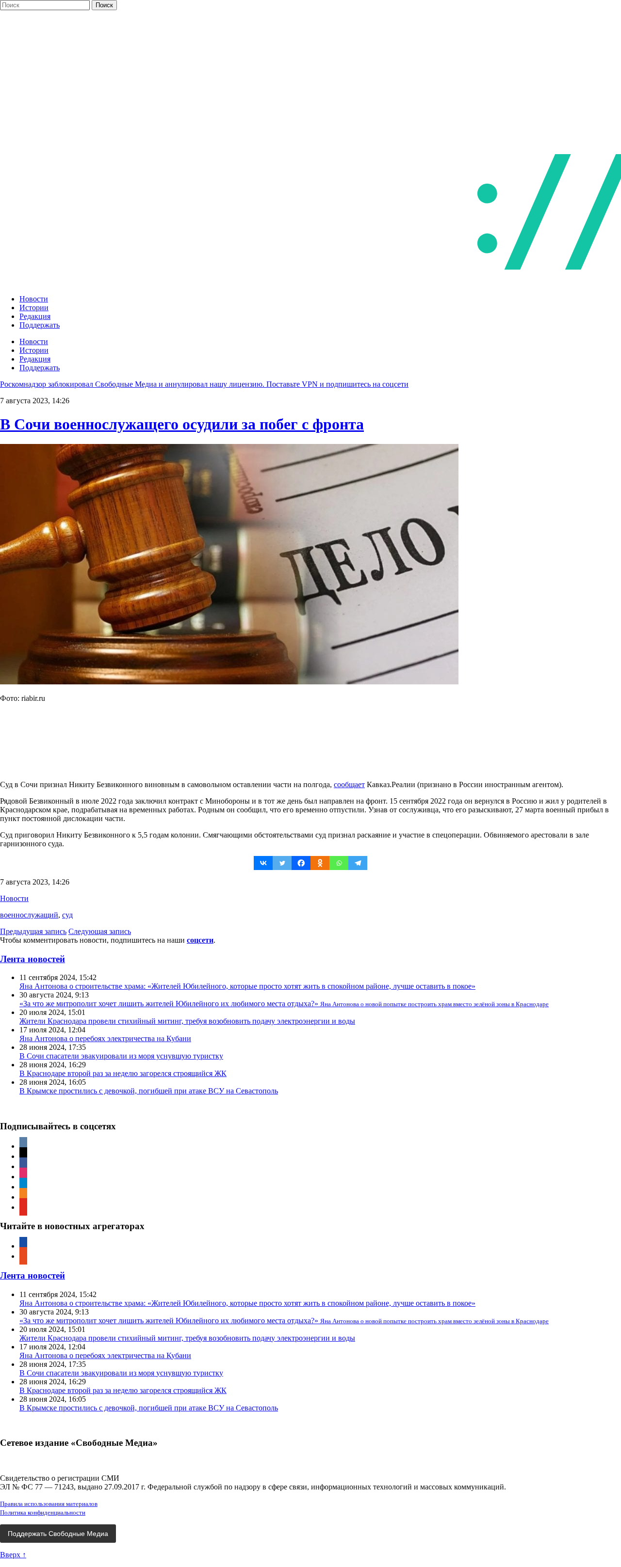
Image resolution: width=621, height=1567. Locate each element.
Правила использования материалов (49, 1503)
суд (67, 915)
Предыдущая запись (33, 931)
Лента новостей (32, 959)
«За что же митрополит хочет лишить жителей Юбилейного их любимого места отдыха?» (284, 1003)
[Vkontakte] (263, 863)
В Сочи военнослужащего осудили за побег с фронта (182, 424)
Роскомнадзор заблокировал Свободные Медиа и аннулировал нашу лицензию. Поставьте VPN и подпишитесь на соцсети (204, 384)
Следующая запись (99, 931)
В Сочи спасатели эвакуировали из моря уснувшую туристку (121, 1056)
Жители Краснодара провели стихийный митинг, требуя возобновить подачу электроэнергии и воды (187, 1021)
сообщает (349, 784)
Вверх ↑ (13, 1555)
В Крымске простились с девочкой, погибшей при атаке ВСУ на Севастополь (148, 1091)
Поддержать (39, 325)
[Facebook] (301, 863)
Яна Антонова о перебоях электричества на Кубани (105, 1038)
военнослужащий (29, 915)
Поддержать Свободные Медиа (58, 1533)
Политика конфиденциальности (42, 1512)
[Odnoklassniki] (319, 863)
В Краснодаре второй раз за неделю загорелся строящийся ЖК (123, 1073)
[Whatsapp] (338, 863)
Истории (34, 307)
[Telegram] (357, 863)
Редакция (34, 316)
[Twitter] (282, 863)
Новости (33, 299)
